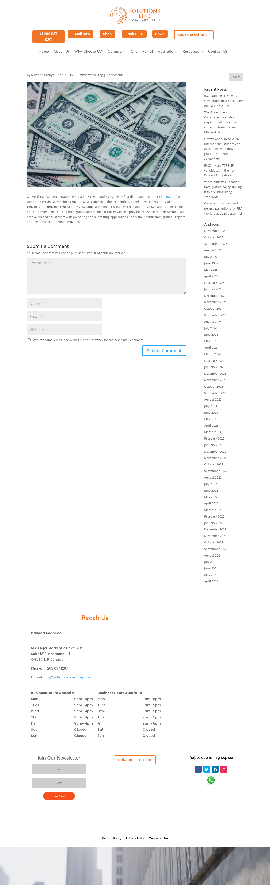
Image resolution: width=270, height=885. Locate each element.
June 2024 (211, 334)
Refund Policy (111, 838)
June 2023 (211, 412)
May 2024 (211, 341)
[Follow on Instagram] (223, 769)
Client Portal (142, 52)
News (159, 33)
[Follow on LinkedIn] (215, 769)
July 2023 (210, 406)
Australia (166, 52)
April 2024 (211, 348)
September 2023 (215, 393)
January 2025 (213, 289)
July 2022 (210, 484)
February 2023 (214, 438)
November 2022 (215, 458)
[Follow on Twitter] (206, 769)
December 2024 (215, 296)
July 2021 (210, 562)
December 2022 (215, 451)
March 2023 (212, 432)
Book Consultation (194, 34)
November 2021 (215, 536)
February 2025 (214, 283)
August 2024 (213, 322)
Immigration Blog (91, 75)
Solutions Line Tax (135, 759)
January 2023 (213, 445)
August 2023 (213, 399)
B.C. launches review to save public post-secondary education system (223, 101)
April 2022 (211, 503)
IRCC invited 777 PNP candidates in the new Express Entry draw (220, 170)
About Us (61, 52)
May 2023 (211, 419)
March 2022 (212, 510)
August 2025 (213, 250)
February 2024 (214, 361)
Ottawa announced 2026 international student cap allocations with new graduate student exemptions (222, 149)
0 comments (115, 75)
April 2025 (211, 276)
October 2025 (213, 237)
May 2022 (211, 497)
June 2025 (211, 263)
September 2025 (215, 244)
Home (44, 52)
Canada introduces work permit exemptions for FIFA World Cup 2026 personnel (223, 208)
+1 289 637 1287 (48, 36)
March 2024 (212, 354)
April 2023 (211, 426)
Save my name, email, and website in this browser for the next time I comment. (88, 340)
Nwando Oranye (42, 75)
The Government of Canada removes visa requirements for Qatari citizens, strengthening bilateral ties (221, 122)
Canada (115, 52)
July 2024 (210, 328)
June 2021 (211, 568)
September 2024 (215, 315)
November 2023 (215, 380)
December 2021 (215, 529)
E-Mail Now (80, 33)
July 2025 (210, 257)
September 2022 (215, 471)
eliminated (166, 197)
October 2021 (213, 542)
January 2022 (213, 523)
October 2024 (213, 309)
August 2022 (213, 477)
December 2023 (215, 373)
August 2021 (213, 555)
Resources (190, 52)
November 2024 (215, 302)
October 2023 (213, 387)
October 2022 (213, 464)
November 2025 (215, 231)
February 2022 (214, 516)
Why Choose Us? (88, 52)
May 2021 (211, 575)
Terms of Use (158, 838)
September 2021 (215, 549)
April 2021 (211, 581)
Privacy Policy (135, 838)
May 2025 (211, 270)
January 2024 (213, 367)
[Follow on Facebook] (198, 769)
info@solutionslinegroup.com (67, 677)
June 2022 (211, 490)
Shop (107, 33)
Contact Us (217, 52)
